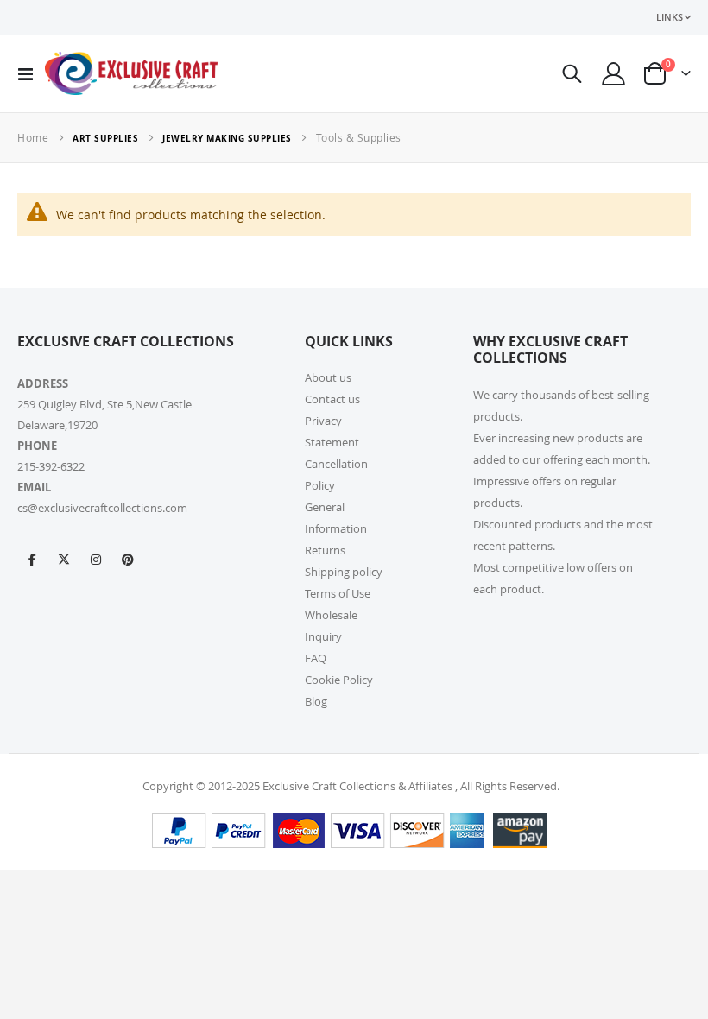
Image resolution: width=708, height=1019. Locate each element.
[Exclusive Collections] (131, 73)
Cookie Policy (339, 679)
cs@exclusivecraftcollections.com (102, 508)
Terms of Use (337, 593)
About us (328, 377)
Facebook (32, 559)
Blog (316, 701)
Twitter (64, 559)
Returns (325, 550)
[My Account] (614, 73)
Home (32, 137)
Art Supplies (105, 138)
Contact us (332, 399)
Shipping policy (343, 571)
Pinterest (128, 559)
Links (669, 16)
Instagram (96, 559)
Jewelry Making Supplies (227, 138)
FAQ (315, 658)
